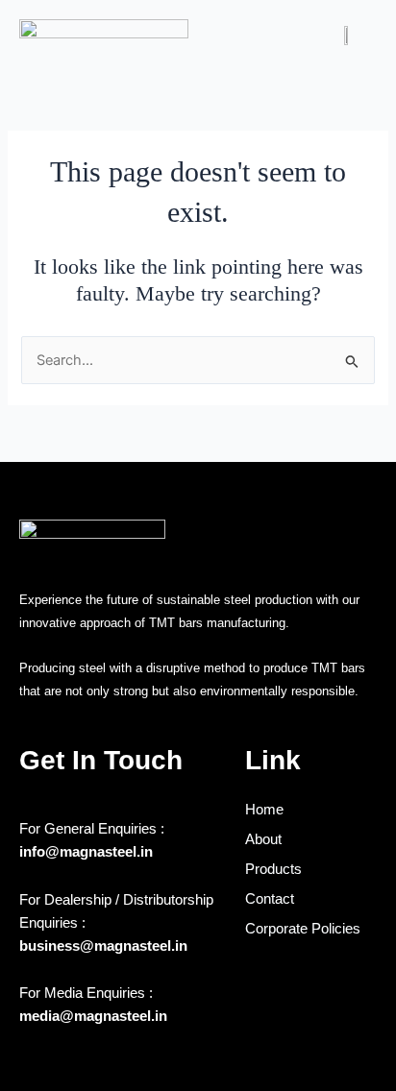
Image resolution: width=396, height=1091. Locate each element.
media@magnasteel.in (93, 1016)
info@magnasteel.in (86, 852)
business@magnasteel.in (103, 946)
